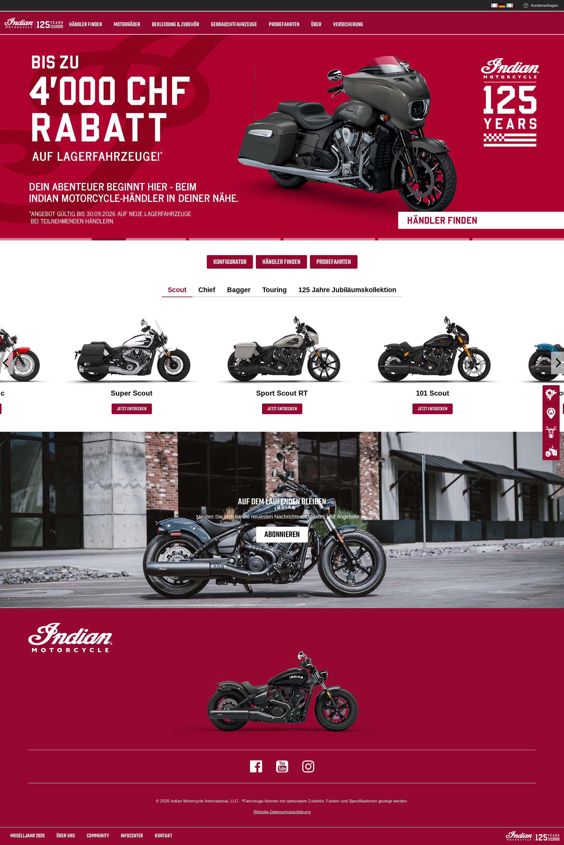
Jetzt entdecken (132, 409)
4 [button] (329, 239)
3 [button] (235, 239)
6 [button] (518, 239)
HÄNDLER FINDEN (281, 262)
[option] (282, 137)
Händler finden (85, 24)
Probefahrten (284, 24)
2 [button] (140, 239)
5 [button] (424, 239)
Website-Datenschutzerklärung (282, 811)
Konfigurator (229, 262)
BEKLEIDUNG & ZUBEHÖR (175, 24)
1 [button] (46, 239)
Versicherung (348, 24)
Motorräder (127, 24)
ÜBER (316, 24)
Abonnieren (282, 534)
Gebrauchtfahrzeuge (234, 24)
